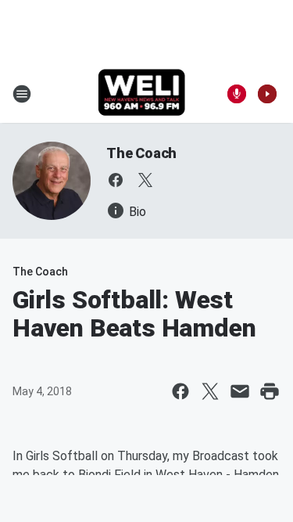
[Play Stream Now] (267, 94)
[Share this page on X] (210, 391)
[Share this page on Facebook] (180, 391)
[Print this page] (269, 391)
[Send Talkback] (236, 94)
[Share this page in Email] (240, 391)
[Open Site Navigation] (22, 94)
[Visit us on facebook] (115, 180)
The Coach (141, 153)
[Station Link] (142, 94)
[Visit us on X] (145, 180)
